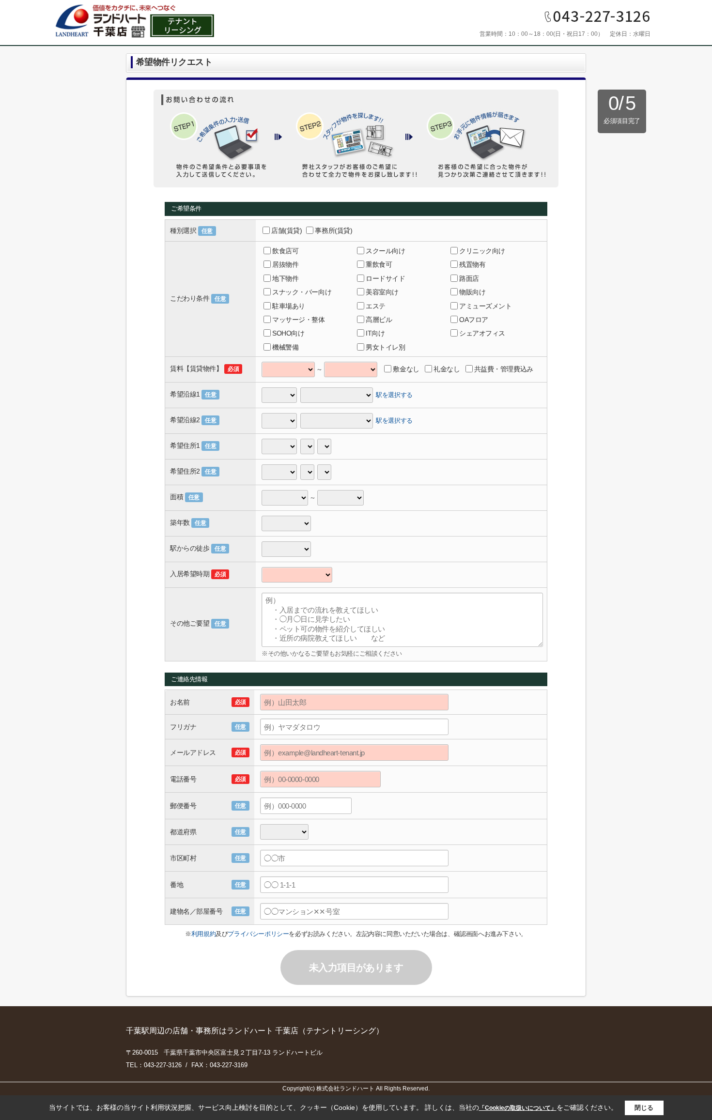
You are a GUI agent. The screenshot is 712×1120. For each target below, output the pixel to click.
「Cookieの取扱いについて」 (518, 1108)
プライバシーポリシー (258, 933)
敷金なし (406, 369)
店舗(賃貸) (286, 230)
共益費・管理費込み (503, 369)
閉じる (644, 1107)
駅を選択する (394, 395)
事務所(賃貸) (333, 230)
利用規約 (203, 933)
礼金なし (446, 369)
